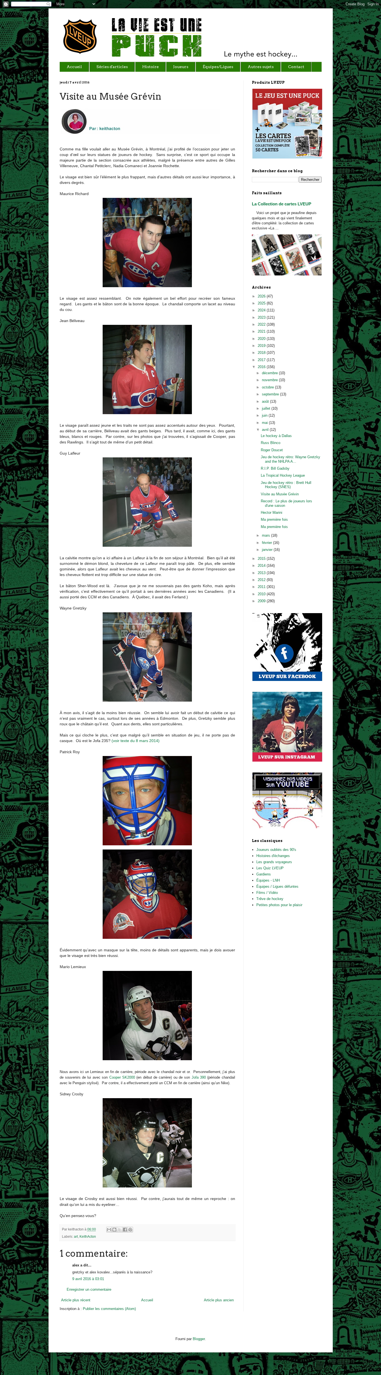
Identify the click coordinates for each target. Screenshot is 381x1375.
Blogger (199, 1339)
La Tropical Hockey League (283, 475)
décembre (270, 373)
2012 (262, 580)
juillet (266, 408)
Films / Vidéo (267, 893)
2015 (262, 558)
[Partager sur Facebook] (125, 1229)
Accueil (147, 1300)
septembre (271, 394)
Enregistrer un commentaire (89, 1289)
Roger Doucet (272, 450)
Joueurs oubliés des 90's (276, 850)
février (267, 543)
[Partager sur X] (119, 1229)
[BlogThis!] (114, 1229)
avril (266, 430)
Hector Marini (271, 512)
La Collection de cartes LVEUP (281, 203)
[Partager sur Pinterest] (130, 1229)
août (266, 401)
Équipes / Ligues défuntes (277, 886)
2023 (262, 317)
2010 (262, 594)
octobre (268, 387)
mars (266, 535)
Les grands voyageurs (274, 862)
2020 (262, 339)
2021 (262, 331)
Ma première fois (274, 519)
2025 (262, 303)
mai (265, 423)
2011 (262, 587)
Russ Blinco (270, 443)
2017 (262, 360)
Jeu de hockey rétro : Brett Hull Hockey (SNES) (286, 485)
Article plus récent (75, 1300)
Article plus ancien (219, 1300)
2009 (262, 601)
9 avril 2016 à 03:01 (88, 1279)
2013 (262, 573)
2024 (262, 310)
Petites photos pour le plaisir (279, 905)
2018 (262, 353)
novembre (270, 380)
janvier (268, 550)
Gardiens (263, 874)
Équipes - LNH (268, 880)
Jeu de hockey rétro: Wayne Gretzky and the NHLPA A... (290, 459)
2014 (262, 565)
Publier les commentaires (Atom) (109, 1309)
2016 (262, 367)
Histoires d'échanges (273, 856)
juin (265, 415)
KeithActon (87, 1236)
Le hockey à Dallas (276, 436)
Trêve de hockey (269, 899)
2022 (262, 324)
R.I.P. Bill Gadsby (275, 468)
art (76, 1236)
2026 (262, 296)
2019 (262, 346)
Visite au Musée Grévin (280, 494)
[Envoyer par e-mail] (109, 1229)
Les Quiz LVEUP (270, 868)
